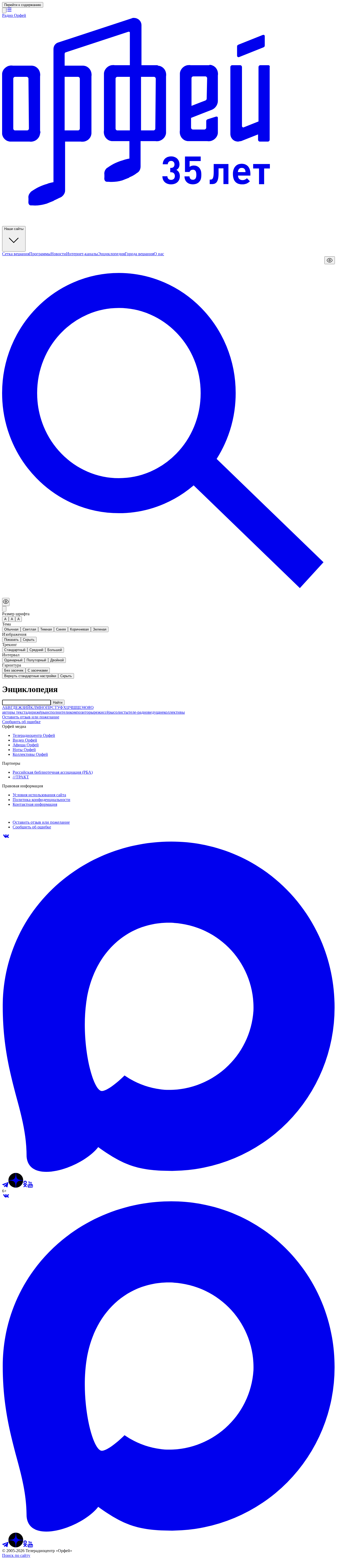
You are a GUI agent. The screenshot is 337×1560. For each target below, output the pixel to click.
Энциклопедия (111, 254)
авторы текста (14, 712)
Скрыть (66, 676)
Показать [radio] (11, 640)
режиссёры (103, 712)
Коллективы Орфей (30, 754)
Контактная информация (35, 804)
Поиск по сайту (16, 1555)
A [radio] (12, 619)
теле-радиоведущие (145, 712)
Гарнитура (11, 665)
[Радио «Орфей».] (4, 10)
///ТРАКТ (21, 777)
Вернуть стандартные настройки (30, 676)
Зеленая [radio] (99, 629)
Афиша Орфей (26, 745)
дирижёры (36, 712)
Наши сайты (13, 229)
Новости (58, 254)
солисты (120, 712)
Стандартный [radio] (14, 650)
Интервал (10, 655)
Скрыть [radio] (28, 640)
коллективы (174, 712)
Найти (57, 702)
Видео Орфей (25, 740)
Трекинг (9, 644)
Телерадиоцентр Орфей (34, 735)
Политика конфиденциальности (41, 799)
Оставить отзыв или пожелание (30, 717)
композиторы (82, 712)
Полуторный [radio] (36, 660)
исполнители (58, 712)
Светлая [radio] (29, 629)
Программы (40, 254)
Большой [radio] (54, 650)
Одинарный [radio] (13, 660)
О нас (159, 254)
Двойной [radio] (57, 660)
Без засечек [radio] (13, 670)
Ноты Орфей (24, 749)
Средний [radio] (36, 650)
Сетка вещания (15, 254)
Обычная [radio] (11, 629)
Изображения (14, 634)
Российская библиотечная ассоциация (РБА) (53, 772)
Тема (6, 624)
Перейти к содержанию (22, 5)
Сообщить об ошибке (21, 721)
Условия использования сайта (39, 795)
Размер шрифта (15, 614)
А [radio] (5, 619)
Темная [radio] (46, 629)
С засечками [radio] (38, 670)
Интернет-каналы (82, 254)
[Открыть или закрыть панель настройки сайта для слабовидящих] (329, 260)
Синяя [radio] (61, 629)
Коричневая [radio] (79, 629)
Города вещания (139, 254)
